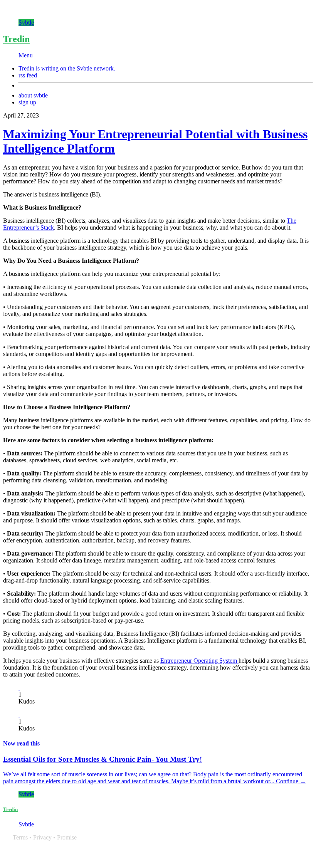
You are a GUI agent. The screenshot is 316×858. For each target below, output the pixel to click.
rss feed (27, 75)
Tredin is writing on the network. (66, 68)
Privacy (42, 837)
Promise (67, 837)
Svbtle (26, 22)
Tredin (16, 39)
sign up (27, 102)
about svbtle (33, 95)
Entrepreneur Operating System (199, 660)
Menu (25, 55)
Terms (20, 837)
